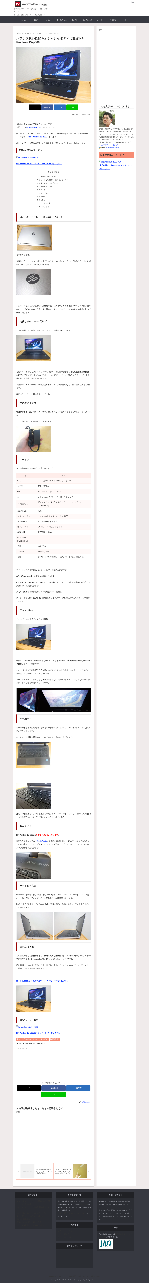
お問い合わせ (83, 1276)
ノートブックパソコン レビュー (29, 1039)
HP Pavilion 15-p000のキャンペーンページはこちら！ (39, 164)
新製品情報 (55, 1039)
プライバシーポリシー (66, 1231)
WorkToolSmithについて (58, 1276)
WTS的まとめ (44, 207)
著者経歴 (72, 1276)
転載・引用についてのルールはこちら (71, 1213)
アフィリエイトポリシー (67, 1237)
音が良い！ (43, 200)
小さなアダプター (45, 187)
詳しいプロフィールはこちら (109, 145)
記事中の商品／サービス (50, 176)
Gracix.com (83, 1204)
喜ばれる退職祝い (23, 1219)
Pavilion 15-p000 (30, 1043)
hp (20, 1043)
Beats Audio (42, 841)
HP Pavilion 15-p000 (38, 137)
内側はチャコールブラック (48, 183)
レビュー (45, 1039)
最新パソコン (43, 1043)
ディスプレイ (44, 193)
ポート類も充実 (44, 203)
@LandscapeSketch (34, 127)
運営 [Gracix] (95, 1276)
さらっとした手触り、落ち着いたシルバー (54, 180)
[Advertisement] (107, 7)
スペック (42, 190)
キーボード (43, 197)
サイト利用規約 (63, 1234)
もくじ (50, 172)
